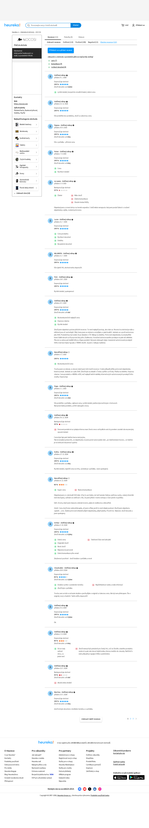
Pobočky (68, 37)
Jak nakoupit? (37, 755)
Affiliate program (65, 774)
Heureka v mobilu (38, 758)
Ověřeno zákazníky (93, 755)
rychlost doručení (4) (58, 67)
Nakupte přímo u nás (39, 765)
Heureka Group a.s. (64, 795)
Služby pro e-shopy (66, 761)
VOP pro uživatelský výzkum (42, 778)
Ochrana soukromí (38, 771)
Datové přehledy (65, 771)
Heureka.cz (15, 32)
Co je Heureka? (9, 755)
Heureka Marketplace (66, 765)
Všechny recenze (106, 42)
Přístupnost (8, 781)
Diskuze (81, 37)
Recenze (53, 37)
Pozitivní (78, 42)
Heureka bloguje (10, 771)
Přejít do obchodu (20, 45)
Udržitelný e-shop (92, 771)
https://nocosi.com (21, 104)
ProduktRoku (91, 761)
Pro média (8, 768)
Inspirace (89, 768)
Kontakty (7, 758)
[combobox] (48, 25)
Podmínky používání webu (100, 795)
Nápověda (62, 781)
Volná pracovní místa (11, 765)
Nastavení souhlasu (39, 768)
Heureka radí (36, 761)
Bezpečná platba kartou (40, 774)
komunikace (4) (56, 64)
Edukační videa (64, 778)
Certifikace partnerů (93, 765)
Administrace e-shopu (67, 755)
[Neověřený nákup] (69, 352)
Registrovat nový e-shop (68, 758)
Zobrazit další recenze (90, 719)
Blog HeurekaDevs (11, 774)
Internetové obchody (27, 32)
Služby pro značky (65, 768)
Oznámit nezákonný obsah (14, 778)
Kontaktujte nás (119, 753)
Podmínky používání (11, 761)
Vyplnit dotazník (119, 764)
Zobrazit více (21, 193)
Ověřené (66, 42)
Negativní (91, 42)
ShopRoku (89, 758)
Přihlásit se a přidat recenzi (60, 50)
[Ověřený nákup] (67, 75)
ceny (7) (54, 60)
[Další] (136, 719)
